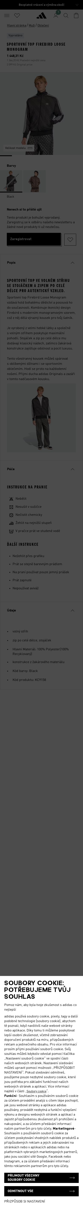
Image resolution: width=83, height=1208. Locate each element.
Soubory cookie (36, 1091)
